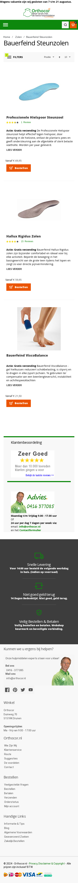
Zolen (18, 36)
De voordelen (11, 762)
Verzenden (10, 797)
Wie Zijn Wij (10, 745)
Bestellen (9, 789)
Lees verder (14, 150)
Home (6, 36)
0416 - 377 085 (14, 670)
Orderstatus (11, 801)
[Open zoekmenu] (65, 24)
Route (7, 754)
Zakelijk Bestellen (14, 841)
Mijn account (11, 806)
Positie (47, 57)
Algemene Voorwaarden (18, 832)
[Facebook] (7, 690)
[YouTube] (30, 690)
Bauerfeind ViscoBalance (27, 355)
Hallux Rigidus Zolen (23, 236)
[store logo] (39, 12)
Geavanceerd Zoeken (16, 836)
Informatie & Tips (14, 823)
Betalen (8, 793)
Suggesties (11, 758)
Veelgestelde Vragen (16, 784)
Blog (6, 828)
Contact (9, 767)
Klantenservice (13, 749)
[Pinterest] (15, 690)
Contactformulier (30, 530)
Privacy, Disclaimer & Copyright (47, 863)
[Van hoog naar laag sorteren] (59, 57)
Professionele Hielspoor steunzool (34, 117)
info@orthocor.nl (29, 526)
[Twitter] (22, 690)
